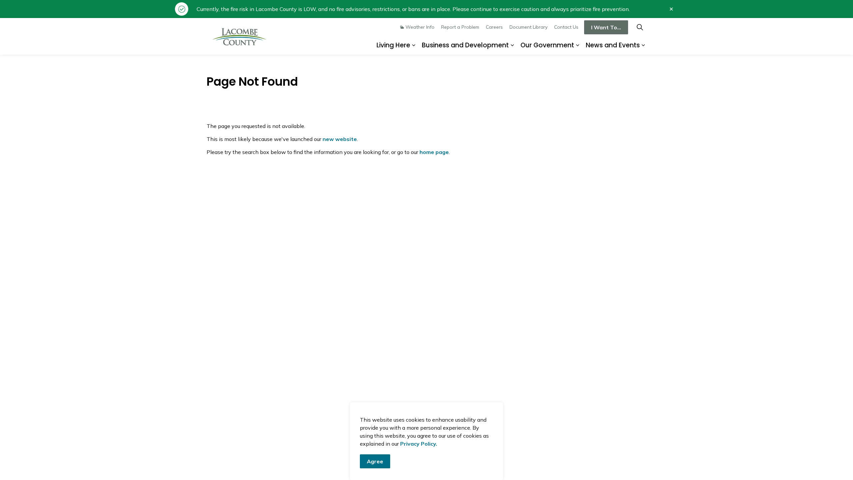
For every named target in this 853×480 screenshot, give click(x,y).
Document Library (528, 27)
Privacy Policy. (418, 443)
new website (340, 139)
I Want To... (606, 27)
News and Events (613, 45)
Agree (375, 461)
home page (434, 152)
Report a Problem (460, 27)
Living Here (393, 45)
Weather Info (420, 27)
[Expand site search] (639, 27)
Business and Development (465, 45)
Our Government (547, 45)
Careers (494, 27)
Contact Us (566, 27)
